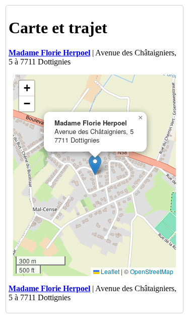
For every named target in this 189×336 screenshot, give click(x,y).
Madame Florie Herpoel (49, 52)
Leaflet (109, 271)
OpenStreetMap (151, 271)
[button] (95, 165)
